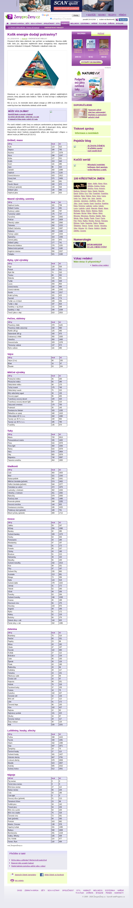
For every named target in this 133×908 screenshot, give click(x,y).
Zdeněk (103, 228)
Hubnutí (65, 23)
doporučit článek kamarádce (25, 875)
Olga (81, 218)
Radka (85, 221)
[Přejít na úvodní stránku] (7, 23)
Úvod (19, 890)
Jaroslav (77, 201)
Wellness (74, 23)
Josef (80, 203)
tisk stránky (19, 880)
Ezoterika (85, 23)
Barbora (76, 191)
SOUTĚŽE (92, 15)
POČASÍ (101, 34)
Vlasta (90, 228)
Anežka (90, 188)
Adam (90, 183)
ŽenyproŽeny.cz (23, 15)
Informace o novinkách (86, 133)
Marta (83, 211)
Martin (88, 211)
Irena (99, 196)
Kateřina (105, 203)
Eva (86, 193)
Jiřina (99, 201)
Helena (88, 196)
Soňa (82, 223)
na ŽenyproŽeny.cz (57, 19)
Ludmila (82, 208)
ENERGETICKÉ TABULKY (54, 27)
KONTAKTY (119, 893)
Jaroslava (84, 201)
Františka (104, 193)
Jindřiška (92, 201)
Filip (90, 193)
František (96, 193)
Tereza (84, 226)
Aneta (102, 186)
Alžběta (90, 186)
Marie (106, 208)
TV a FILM (102, 23)
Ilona (94, 196)
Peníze (109, 893)
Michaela (77, 213)
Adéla (95, 183)
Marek (100, 208)
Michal (83, 213)
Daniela (101, 191)
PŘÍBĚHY (122, 15)
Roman (97, 221)
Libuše (101, 206)
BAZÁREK (81, 34)
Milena (94, 213)
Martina (94, 211)
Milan (89, 213)
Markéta (77, 211)
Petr (75, 221)
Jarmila (98, 198)
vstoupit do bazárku (91, 62)
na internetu (68, 19)
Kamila (86, 203)
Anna (96, 188)
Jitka (75, 203)
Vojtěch (97, 228)
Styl (58, 23)
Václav (96, 226)
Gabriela (77, 196)
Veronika (103, 226)
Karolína (98, 203)
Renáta (91, 221)
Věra (75, 228)
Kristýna (82, 206)
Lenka (95, 206)
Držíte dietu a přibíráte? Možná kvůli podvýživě (29, 860)
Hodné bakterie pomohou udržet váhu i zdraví (28, 866)
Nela (103, 216)
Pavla (103, 218)
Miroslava (84, 216)
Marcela (94, 208)
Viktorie (81, 228)
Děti (27, 23)
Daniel (95, 191)
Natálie (98, 216)
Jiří (103, 201)
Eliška (81, 193)
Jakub (84, 198)
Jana (93, 198)
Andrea (96, 186)
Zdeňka (76, 231)
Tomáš (90, 226)
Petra (80, 221)
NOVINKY (102, 15)
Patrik (92, 218)
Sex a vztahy (36, 23)
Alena (100, 183)
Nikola (76, 218)
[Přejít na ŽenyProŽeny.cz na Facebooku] (121, 19)
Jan (88, 198)
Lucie (76, 208)
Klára (76, 206)
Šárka (95, 223)
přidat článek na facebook (54, 875)
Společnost (49, 23)
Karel (92, 203)
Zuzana (83, 231)
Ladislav (89, 206)
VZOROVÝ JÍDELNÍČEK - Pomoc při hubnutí (23, 27)
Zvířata (111, 23)
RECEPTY (112, 15)
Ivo (79, 198)
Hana (83, 196)
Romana (104, 221)
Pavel (97, 218)
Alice (105, 183)
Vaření (94, 23)
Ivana (104, 196)
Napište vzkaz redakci (100, 265)
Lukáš (88, 208)
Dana (90, 191)
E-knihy (91, 50)
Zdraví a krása (17, 23)
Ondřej (86, 218)
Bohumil (84, 191)
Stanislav (88, 223)
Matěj (100, 211)
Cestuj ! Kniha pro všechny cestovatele (103, 52)
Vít (86, 228)
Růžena (76, 223)
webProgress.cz (119, 897)
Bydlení (119, 23)
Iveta (75, 198)
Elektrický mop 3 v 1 (78, 51)
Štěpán (101, 223)
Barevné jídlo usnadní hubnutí (22, 863)
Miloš (100, 213)
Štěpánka (77, 226)
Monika (92, 216)
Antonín (102, 188)
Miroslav (77, 216)
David (76, 193)
